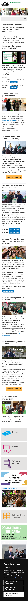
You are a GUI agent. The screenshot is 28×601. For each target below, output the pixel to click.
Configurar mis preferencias (11, 588)
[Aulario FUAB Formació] (14, 448)
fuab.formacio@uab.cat (9, 120)
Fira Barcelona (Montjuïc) (11, 334)
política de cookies (18, 578)
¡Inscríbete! (13, 82)
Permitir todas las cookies (12, 594)
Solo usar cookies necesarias (12, 583)
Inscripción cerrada (12, 177)
